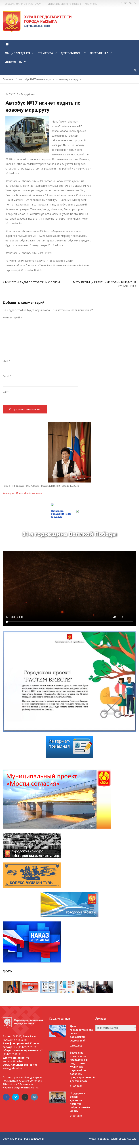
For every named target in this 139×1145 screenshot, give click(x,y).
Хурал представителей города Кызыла (112, 1138)
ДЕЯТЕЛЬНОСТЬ (71, 53)
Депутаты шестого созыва (64, 3)
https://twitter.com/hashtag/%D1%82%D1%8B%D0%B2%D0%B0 (125, 3)
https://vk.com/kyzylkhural (130, 3)
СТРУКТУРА (45, 53)
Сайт (6, 391)
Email (7, 376)
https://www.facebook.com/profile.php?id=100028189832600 (121, 3)
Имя (6, 360)
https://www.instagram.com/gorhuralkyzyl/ (135, 3)
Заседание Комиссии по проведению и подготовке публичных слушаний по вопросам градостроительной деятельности (82, 1066)
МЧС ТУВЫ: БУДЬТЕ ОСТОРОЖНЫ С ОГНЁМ (32, 282)
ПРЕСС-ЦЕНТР (99, 53)
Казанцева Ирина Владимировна (22, 493)
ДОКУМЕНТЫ (13, 62)
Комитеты (91, 3)
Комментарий (12, 317)
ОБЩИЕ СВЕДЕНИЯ (17, 53)
